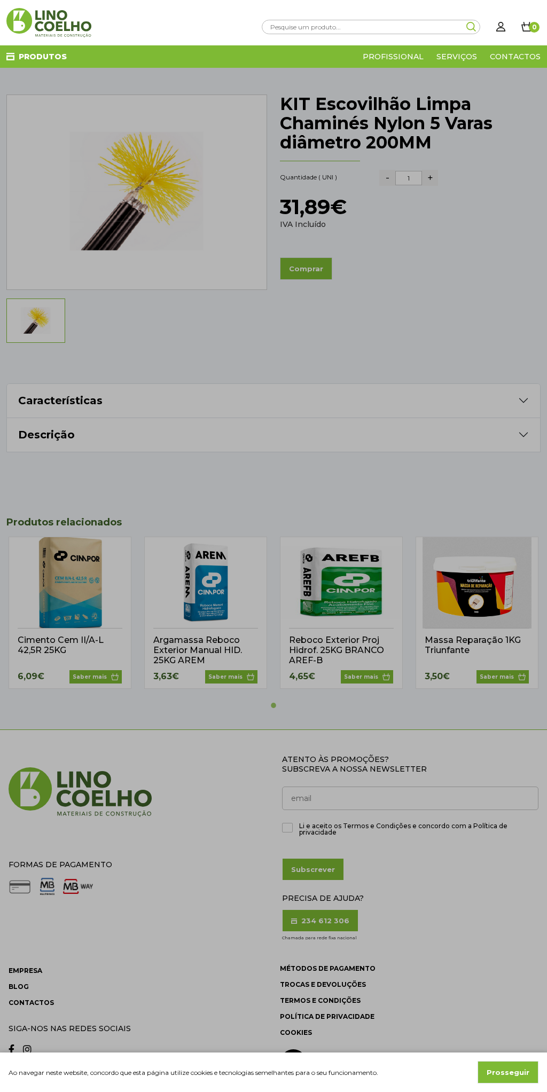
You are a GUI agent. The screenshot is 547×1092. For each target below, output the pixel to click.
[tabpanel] (70, 613)
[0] (526, 27)
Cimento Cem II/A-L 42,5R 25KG (61, 645)
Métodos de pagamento (328, 968)
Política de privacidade (327, 1016)
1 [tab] (273, 705)
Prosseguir (508, 1072)
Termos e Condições (320, 1000)
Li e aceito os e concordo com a (403, 829)
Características (60, 400)
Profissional (393, 56)
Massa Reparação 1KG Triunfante (473, 645)
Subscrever (313, 869)
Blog (19, 987)
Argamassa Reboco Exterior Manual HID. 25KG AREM (197, 650)
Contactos (515, 56)
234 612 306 (324, 920)
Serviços (456, 56)
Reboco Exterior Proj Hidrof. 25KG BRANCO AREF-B (336, 650)
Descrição (46, 434)
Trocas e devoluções (323, 984)
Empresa (25, 971)
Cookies (296, 1032)
